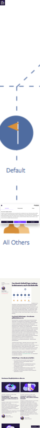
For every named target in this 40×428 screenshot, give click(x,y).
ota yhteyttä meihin (26, 353)
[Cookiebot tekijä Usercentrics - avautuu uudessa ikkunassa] (34, 205)
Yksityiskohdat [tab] (20, 208)
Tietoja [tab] (33, 208)
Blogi (25, 1)
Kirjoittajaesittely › (5, 293)
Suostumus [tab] (7, 208)
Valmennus (17, 1)
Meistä (29, 1)
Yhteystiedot (20, 3)
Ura (32, 1)
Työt (22, 1)
